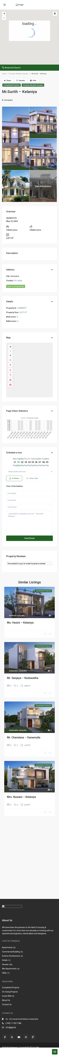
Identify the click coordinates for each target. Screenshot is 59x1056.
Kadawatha (13, 671)
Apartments (7, 947)
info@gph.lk (11, 1027)
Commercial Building (11, 952)
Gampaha (8, 100)
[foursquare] (33, 1037)
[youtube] (19, 1037)
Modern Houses (22, 74)
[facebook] (5, 1037)
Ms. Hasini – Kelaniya (20, 622)
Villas (4, 973)
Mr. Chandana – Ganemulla (23, 737)
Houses (12, 74)
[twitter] (12, 1037)
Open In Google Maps (15, 286)
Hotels (5, 960)
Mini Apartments (9, 969)
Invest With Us (8, 996)
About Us (6, 1000)
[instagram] (26, 1037)
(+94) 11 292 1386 (13, 1023)
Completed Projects (11, 85)
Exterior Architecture (11, 956)
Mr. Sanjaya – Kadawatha (22, 678)
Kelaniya (12, 615)
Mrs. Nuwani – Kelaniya (21, 797)
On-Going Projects (10, 992)
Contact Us (7, 1004)
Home (4, 74)
